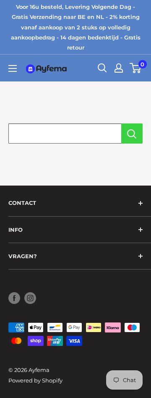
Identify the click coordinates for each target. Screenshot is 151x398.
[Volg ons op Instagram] (30, 298)
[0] (135, 68)
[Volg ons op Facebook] (14, 298)
